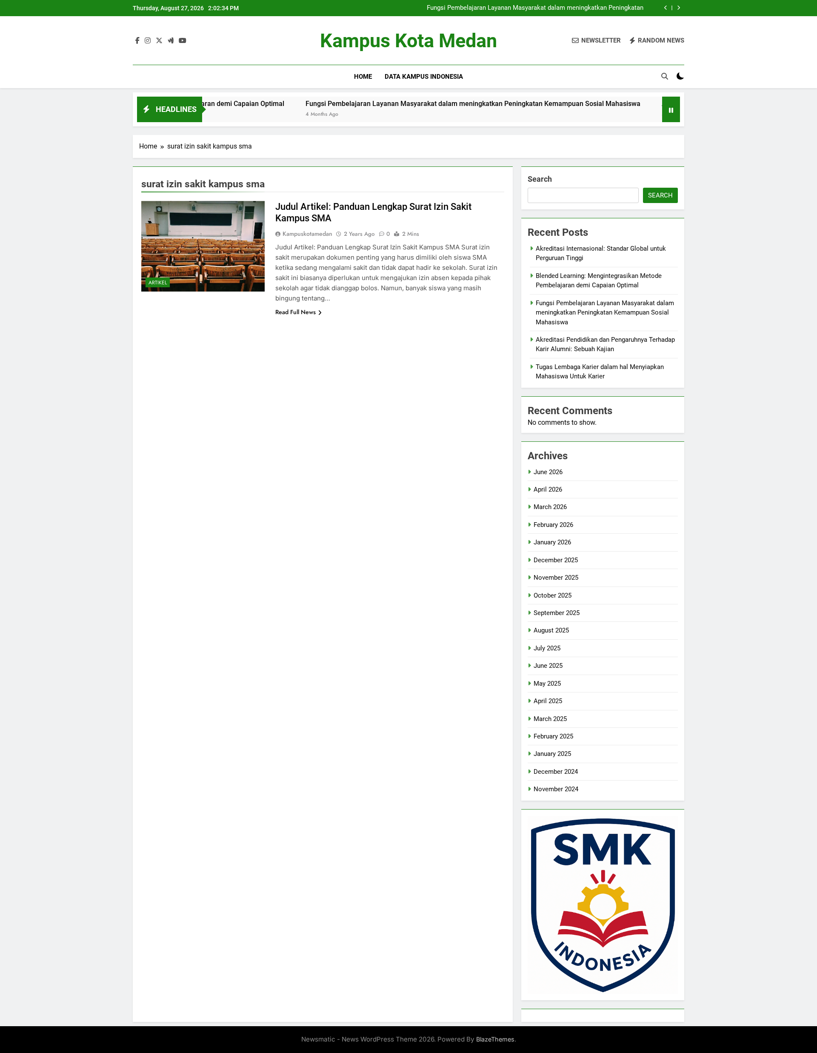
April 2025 (548, 701)
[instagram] (147, 41)
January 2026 (552, 542)
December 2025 (556, 560)
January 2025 (552, 754)
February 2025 (553, 736)
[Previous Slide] (665, 7)
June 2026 (548, 472)
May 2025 (547, 683)
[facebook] (137, 41)
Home (363, 76)
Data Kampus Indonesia (424, 76)
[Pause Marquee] (671, 109)
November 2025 (556, 577)
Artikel (158, 282)
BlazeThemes (495, 1039)
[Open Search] (664, 76)
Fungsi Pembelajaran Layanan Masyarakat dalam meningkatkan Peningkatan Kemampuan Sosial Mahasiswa (535, 8)
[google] (170, 41)
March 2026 (550, 507)
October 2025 (552, 595)
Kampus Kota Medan (408, 40)
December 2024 (556, 771)
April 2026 (548, 489)
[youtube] (182, 41)
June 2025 (548, 666)
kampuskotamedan (307, 233)
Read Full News (295, 312)
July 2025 (547, 648)
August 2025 (551, 630)
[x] (159, 41)
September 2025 (557, 613)
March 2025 (550, 719)
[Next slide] (678, 7)
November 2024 (556, 789)
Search (540, 179)
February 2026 (553, 525)
